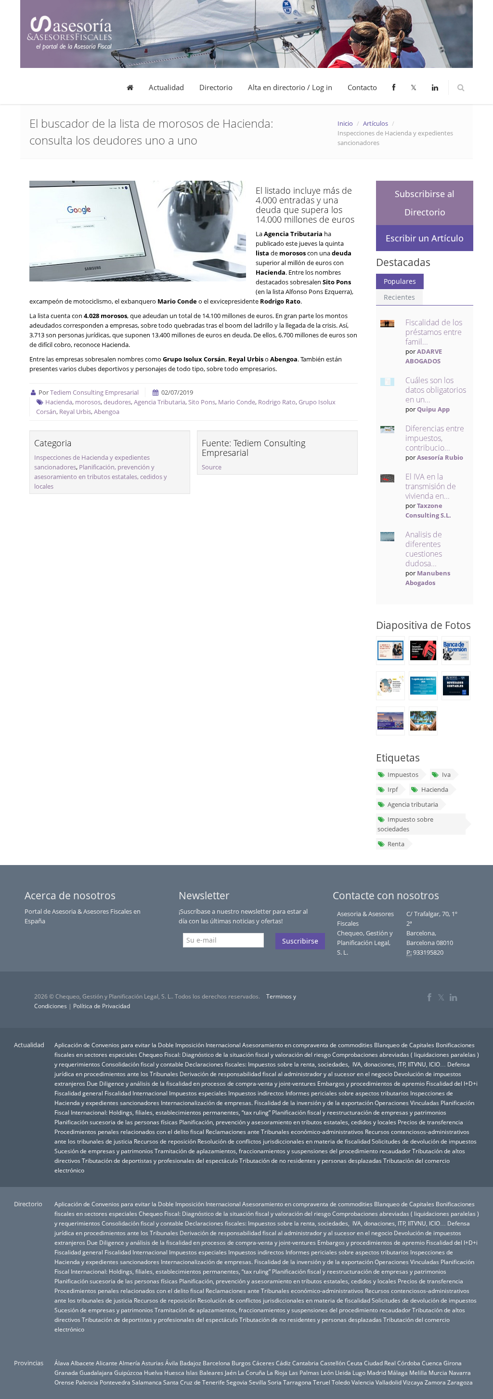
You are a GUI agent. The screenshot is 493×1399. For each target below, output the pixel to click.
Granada (66, 1372)
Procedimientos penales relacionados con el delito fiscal (129, 1131)
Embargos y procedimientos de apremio (371, 1083)
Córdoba (408, 1363)
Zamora (435, 1382)
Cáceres (263, 1363)
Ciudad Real (380, 1363)
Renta (396, 843)
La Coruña (251, 1372)
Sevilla (257, 1382)
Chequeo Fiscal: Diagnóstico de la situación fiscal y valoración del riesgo (235, 1054)
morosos (88, 402)
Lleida (343, 1372)
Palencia (87, 1382)
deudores (117, 402)
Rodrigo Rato (277, 402)
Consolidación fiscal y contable (142, 1064)
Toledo (341, 1382)
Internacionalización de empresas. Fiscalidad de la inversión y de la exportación (267, 1102)
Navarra (460, 1372)
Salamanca (147, 1382)
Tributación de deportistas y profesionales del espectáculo (160, 1160)
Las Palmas (304, 1372)
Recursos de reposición (165, 1141)
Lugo (358, 1372)
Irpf (393, 789)
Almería (129, 1363)
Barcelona (216, 1363)
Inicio (345, 123)
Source (211, 467)
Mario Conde (236, 402)
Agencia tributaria (413, 804)
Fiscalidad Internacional (136, 1093)
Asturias (153, 1363)
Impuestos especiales (198, 1093)
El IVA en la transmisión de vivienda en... (430, 486)
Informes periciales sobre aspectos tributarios (347, 1093)
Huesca (174, 1372)
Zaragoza (460, 1382)
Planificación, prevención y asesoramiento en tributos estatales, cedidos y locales (100, 477)
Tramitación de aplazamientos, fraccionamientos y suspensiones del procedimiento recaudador (283, 1151)
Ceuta (355, 1363)
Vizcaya (413, 1382)
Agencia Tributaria (159, 402)
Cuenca (432, 1363)
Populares (400, 281)
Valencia (362, 1382)
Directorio (216, 87)
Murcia (437, 1372)
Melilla (418, 1372)
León (327, 1372)
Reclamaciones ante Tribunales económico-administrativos (284, 1131)
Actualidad (166, 87)
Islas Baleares (204, 1372)
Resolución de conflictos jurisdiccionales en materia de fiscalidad (283, 1141)
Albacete (82, 1363)
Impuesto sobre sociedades (405, 824)
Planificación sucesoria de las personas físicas (116, 1122)
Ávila (171, 1363)
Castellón (332, 1363)
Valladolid (389, 1382)
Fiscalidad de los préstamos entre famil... (433, 332)
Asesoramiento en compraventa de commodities (307, 1045)
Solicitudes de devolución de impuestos (424, 1141)
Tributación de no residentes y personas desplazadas (310, 1160)
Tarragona (297, 1382)
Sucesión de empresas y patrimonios (103, 1151)
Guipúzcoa (128, 1372)
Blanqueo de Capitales (404, 1045)
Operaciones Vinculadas (407, 1102)
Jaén (230, 1372)
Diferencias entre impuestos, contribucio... (434, 438)
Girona (452, 1363)
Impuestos (403, 774)
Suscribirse (300, 941)
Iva (446, 774)
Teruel (321, 1382)
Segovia (236, 1382)
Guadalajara (96, 1372)
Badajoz (190, 1363)
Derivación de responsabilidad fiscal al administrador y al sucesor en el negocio (286, 1074)
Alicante (106, 1363)
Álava (61, 1363)
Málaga (398, 1372)
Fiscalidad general (78, 1093)
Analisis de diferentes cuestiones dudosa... (423, 549)
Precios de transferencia (430, 1122)
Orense (64, 1382)
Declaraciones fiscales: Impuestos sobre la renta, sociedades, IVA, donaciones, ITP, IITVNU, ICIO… (315, 1064)
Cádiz (283, 1363)
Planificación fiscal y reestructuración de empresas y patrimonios (359, 1112)
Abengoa (106, 411)
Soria (275, 1382)
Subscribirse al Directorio (424, 203)
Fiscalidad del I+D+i (452, 1083)
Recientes (399, 297)
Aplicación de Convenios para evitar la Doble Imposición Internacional (147, 1045)
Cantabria (305, 1363)
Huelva (153, 1372)
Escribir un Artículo (425, 238)
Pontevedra (115, 1382)
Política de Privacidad (101, 1006)
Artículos (375, 123)
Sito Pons (201, 402)
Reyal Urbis (75, 411)
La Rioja (277, 1372)
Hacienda (58, 402)
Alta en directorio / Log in (290, 87)
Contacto (362, 87)
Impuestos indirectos (256, 1093)
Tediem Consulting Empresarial (94, 392)
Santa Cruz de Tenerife (194, 1382)
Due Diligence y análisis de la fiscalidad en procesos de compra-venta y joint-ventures (201, 1083)
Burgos (241, 1363)
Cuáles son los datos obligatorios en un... (435, 390)
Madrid (376, 1372)
